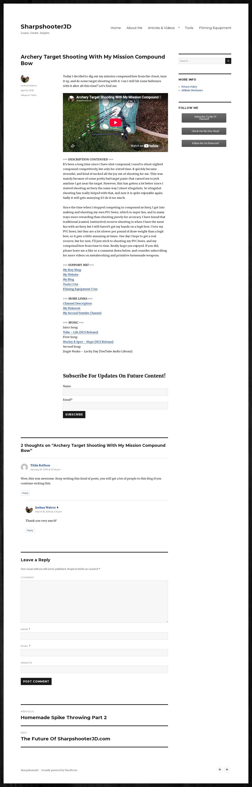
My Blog (68, 279)
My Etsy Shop (72, 269)
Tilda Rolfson (40, 465)
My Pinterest (71, 308)
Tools (189, 28)
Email (26, 646)
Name (25, 629)
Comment (27, 577)
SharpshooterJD (46, 26)
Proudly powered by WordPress (59, 770)
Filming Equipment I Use (80, 289)
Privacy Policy (189, 86)
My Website (71, 274)
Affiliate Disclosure (192, 90)
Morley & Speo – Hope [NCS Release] (88, 341)
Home (116, 28)
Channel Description (77, 303)
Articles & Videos (161, 28)
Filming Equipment (215, 28)
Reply (25, 493)
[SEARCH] (228, 61)
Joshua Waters (29, 85)
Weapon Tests (28, 95)
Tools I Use (70, 284)
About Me (134, 28)
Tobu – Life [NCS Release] (80, 332)
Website (26, 662)
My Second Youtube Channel (82, 313)
